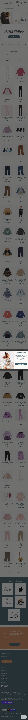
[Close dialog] (27, 351)
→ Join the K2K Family (21, 364)
